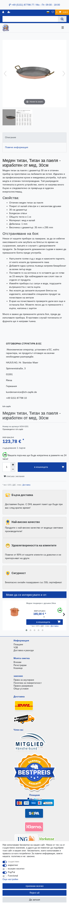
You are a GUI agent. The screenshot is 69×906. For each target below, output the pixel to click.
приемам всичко (35, 886)
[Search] (62, 19)
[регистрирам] (3, 12)
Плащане (18, 644)
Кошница (18, 668)
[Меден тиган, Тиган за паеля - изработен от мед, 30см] (11, 117)
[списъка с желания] (52, 12)
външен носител (16, 868)
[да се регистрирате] (9, 12)
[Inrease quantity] (13, 464)
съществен (13, 861)
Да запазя (34, 899)
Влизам (17, 662)
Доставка (26, 485)
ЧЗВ (16, 647)
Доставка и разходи (24, 650)
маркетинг (13, 865)
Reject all (34, 892)
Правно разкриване (23, 686)
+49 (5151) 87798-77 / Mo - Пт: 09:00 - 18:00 (35, 4)
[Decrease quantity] (13, 469)
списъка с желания (15, 476)
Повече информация (16, 147)
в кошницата (41, 467)
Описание (10, 137)
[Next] (63, 73)
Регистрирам (20, 665)
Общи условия (21, 688)
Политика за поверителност (28, 683)
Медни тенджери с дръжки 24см (41, 603)
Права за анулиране (24, 680)
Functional (13, 875)
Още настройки (10, 879)
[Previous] (5, 73)
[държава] (48, 12)
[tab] (34, 137)
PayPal (11, 872)
